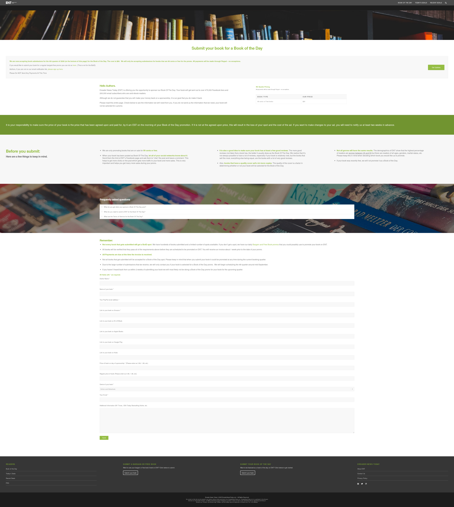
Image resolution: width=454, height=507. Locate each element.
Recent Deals (10, 478)
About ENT (361, 469)
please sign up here (55, 69)
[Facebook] (358, 483)
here (74, 65)
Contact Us (361, 473)
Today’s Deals (11, 473)
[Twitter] (362, 483)
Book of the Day (11, 469)
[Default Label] (366, 483)
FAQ (7, 483)
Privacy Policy (362, 478)
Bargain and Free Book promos (266, 244)
